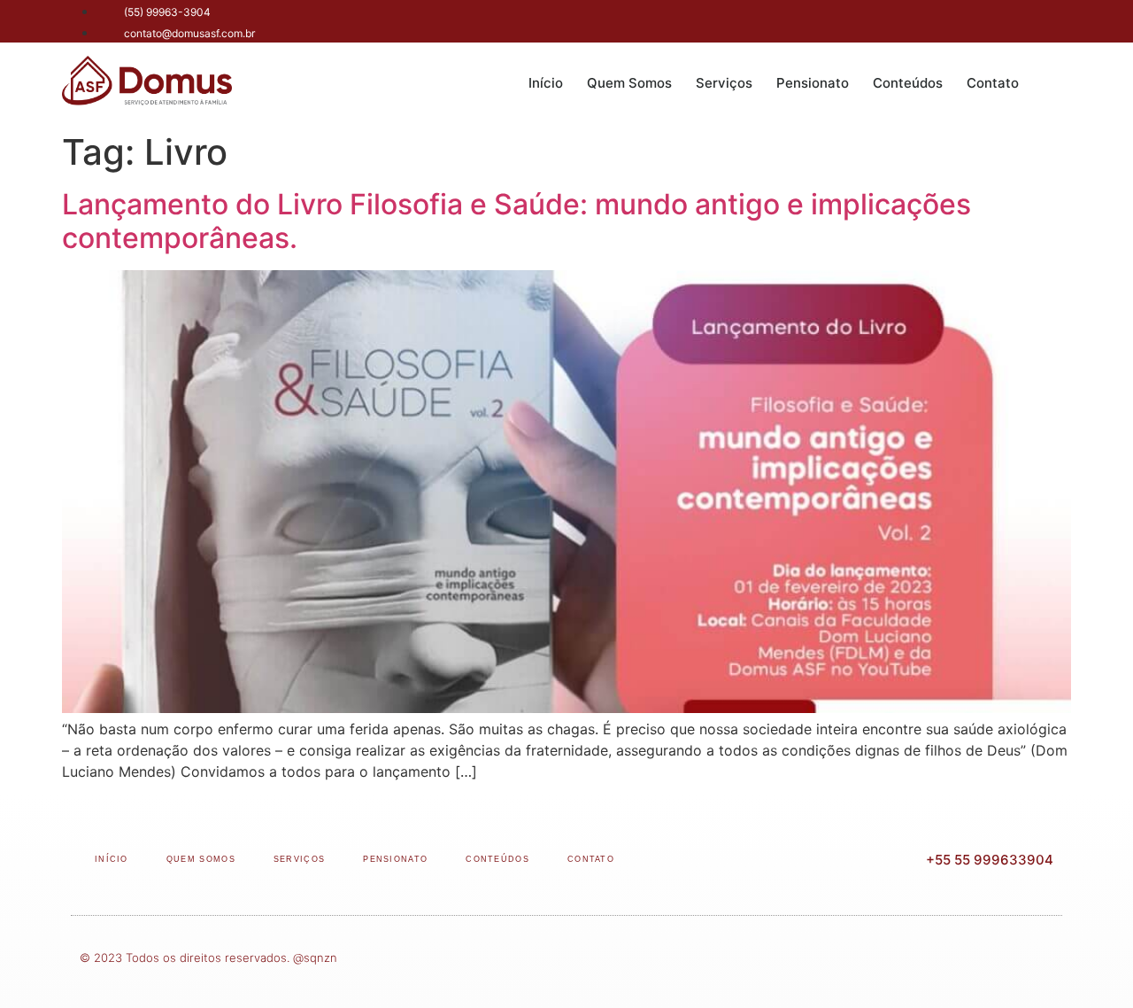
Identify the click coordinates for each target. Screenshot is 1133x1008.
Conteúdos (908, 82)
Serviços (724, 82)
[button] (1053, 83)
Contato (993, 82)
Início (545, 82)
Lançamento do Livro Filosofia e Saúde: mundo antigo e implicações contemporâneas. (516, 221)
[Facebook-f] (972, 22)
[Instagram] (1011, 22)
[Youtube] (1051, 22)
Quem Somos (629, 82)
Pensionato (812, 82)
